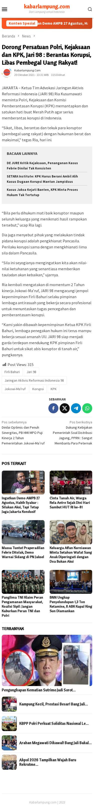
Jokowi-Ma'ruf (15, 389)
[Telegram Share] (76, 408)
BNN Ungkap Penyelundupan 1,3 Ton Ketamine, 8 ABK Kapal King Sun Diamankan (71, 604)
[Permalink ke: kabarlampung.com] (7, 72)
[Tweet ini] (65, 408)
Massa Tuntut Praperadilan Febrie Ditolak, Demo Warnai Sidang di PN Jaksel (23, 552)
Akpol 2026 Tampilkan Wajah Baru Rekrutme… (47, 762)
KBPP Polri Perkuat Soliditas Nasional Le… (54, 723)
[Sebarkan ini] (53, 408)
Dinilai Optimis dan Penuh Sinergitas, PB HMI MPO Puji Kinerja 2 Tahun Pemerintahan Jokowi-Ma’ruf (23, 432)
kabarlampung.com (47, 6)
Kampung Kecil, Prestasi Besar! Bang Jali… (53, 704)
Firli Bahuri (12, 372)
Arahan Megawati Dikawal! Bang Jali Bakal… (55, 743)
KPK (54, 389)
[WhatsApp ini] (87, 408)
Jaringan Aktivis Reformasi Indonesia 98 (34, 380)
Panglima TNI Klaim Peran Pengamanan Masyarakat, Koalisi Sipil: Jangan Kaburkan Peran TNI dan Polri (22, 606)
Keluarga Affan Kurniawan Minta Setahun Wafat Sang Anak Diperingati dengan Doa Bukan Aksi (71, 555)
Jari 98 (31, 372)
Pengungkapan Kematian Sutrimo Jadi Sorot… (39, 690)
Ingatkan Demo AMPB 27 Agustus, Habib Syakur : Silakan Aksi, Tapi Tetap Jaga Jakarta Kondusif (21, 505)
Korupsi (38, 389)
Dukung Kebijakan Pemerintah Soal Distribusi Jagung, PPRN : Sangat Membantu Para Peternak (72, 432)
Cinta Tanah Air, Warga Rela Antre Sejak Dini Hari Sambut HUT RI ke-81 (70, 502)
